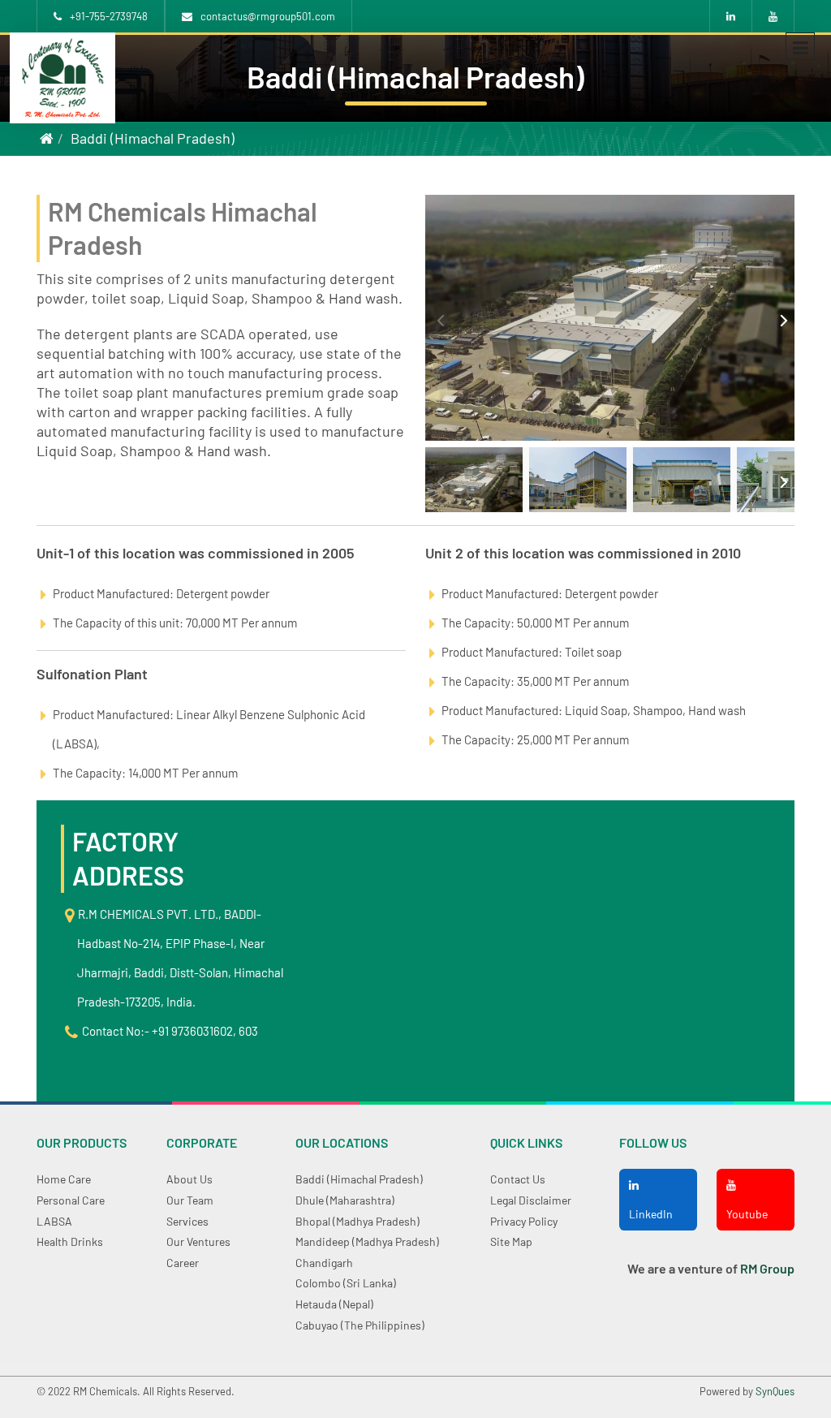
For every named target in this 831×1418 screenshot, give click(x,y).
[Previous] (439, 318)
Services (187, 1221)
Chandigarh (324, 1262)
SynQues (775, 1391)
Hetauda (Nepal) (334, 1304)
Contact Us (517, 1179)
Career (182, 1262)
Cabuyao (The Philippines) (359, 1325)
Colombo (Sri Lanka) (345, 1283)
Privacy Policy (524, 1221)
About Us (189, 1179)
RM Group (767, 1268)
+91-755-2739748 (109, 16)
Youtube (747, 1214)
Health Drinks (70, 1241)
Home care (64, 1179)
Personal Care (71, 1200)
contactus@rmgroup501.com (267, 16)
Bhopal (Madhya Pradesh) (357, 1221)
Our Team (189, 1200)
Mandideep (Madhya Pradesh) (367, 1241)
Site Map (511, 1241)
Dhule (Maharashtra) (344, 1200)
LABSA (54, 1221)
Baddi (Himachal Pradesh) (153, 138)
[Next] (780, 318)
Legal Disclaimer (530, 1200)
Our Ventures (198, 1241)
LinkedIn (651, 1214)
